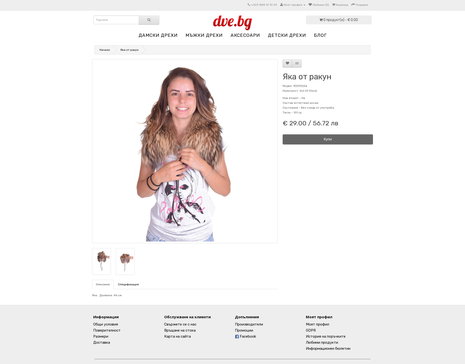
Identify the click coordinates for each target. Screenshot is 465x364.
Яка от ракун (129, 50)
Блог (320, 35)
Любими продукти (322, 342)
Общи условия (105, 324)
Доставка (101, 342)
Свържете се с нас (180, 324)
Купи (328, 139)
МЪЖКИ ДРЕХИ (204, 35)
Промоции (244, 330)
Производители (249, 324)
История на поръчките (326, 336)
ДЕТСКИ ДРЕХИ (287, 35)
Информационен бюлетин (328, 348)
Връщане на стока (180, 330)
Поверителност (107, 330)
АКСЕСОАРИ (245, 35)
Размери (100, 336)
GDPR (311, 330)
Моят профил (317, 324)
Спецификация (128, 284)
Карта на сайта (177, 336)
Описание (103, 284)
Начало (105, 50)
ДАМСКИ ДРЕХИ (158, 35)
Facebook (247, 336)
